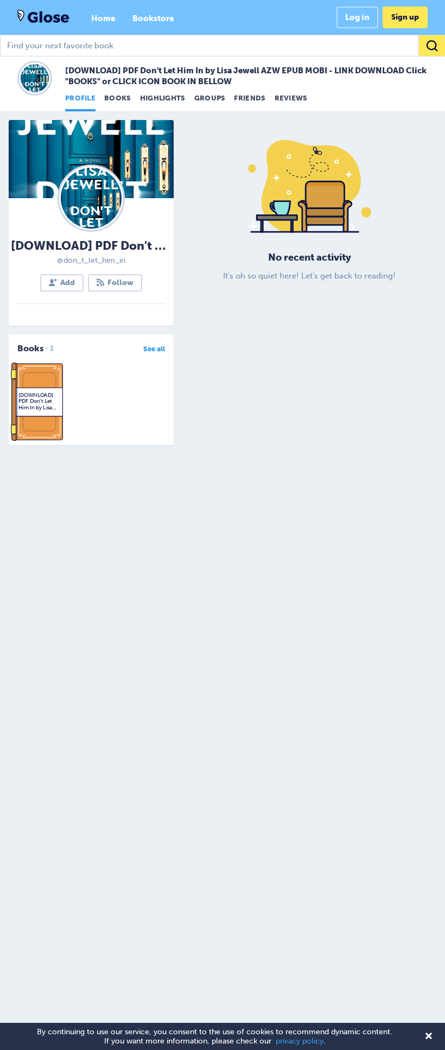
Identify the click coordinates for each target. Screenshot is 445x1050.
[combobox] (222, 45)
